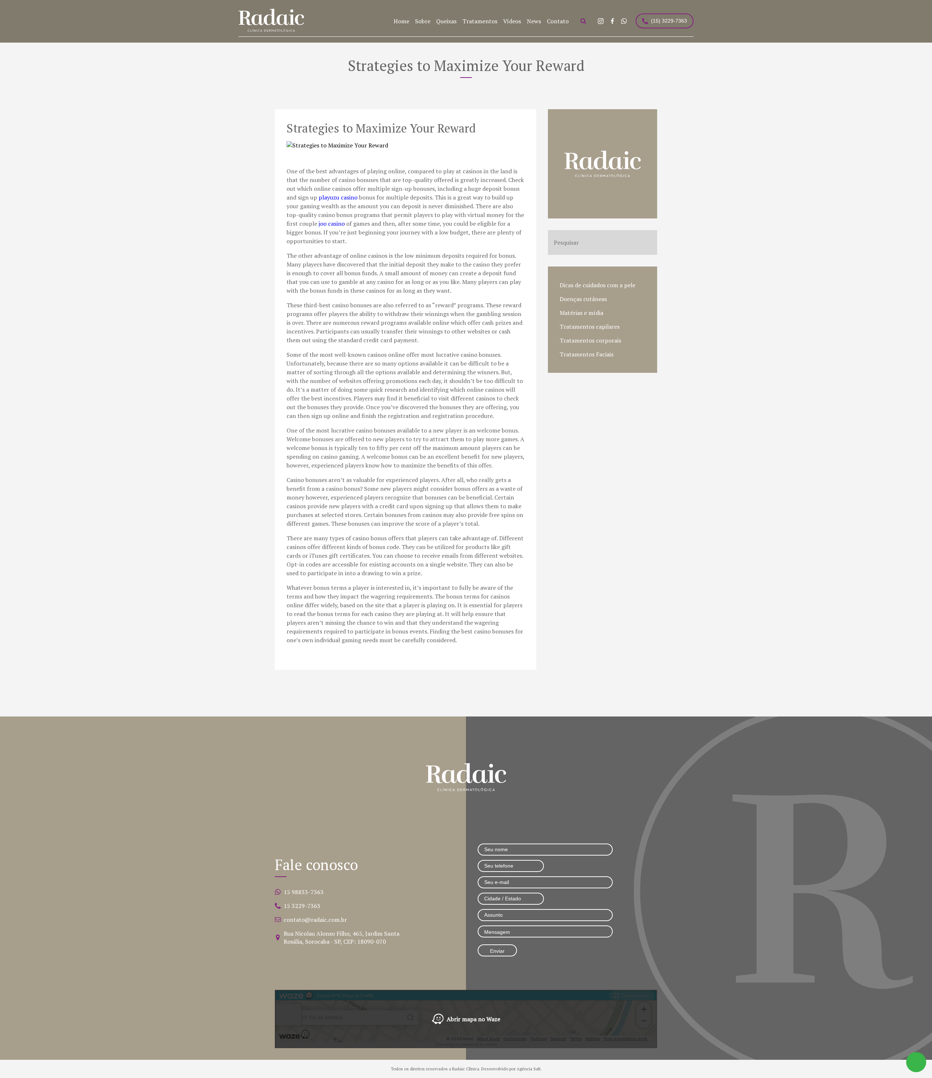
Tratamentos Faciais (586, 354)
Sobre (422, 21)
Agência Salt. (529, 1068)
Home (401, 21)
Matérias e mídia (581, 313)
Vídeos (512, 21)
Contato (558, 21)
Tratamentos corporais (590, 340)
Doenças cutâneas (583, 299)
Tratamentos (479, 21)
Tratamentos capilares (590, 327)
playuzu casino (338, 197)
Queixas (446, 21)
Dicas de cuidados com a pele (597, 285)
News (534, 21)
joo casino (332, 224)
